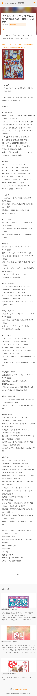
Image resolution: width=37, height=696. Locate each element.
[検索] (34, 3)
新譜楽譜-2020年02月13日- (9, 609)
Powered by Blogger (20, 689)
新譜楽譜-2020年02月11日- (9, 674)
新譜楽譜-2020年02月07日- (9, 641)
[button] (3, 29)
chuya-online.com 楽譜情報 (14, 3)
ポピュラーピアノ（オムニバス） (18, 24)
